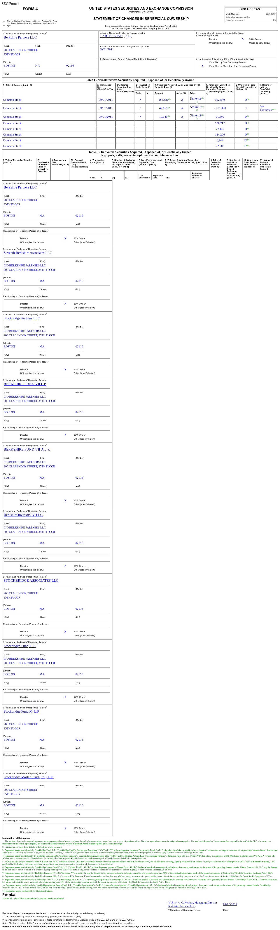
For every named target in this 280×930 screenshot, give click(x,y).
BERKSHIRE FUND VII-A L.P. (27, 449)
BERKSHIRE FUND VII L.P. (25, 384)
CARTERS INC (111, 36)
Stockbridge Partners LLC (22, 318)
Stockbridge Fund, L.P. (20, 646)
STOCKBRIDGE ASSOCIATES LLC (31, 580)
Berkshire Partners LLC (20, 37)
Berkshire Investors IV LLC (23, 515)
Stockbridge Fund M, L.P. (22, 711)
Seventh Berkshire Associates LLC (28, 253)
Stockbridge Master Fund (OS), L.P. (29, 777)
